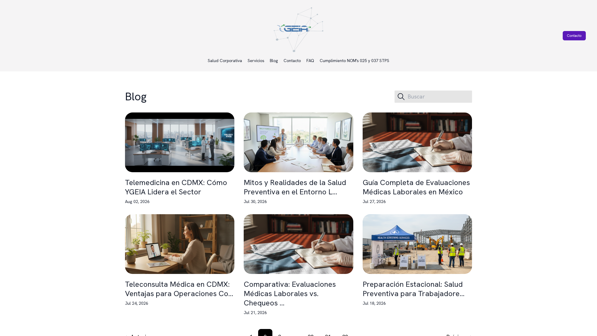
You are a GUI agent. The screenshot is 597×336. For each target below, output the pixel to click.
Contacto (292, 60)
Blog (274, 60)
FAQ (310, 60)
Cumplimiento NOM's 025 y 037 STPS (354, 60)
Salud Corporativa (225, 60)
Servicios (256, 60)
